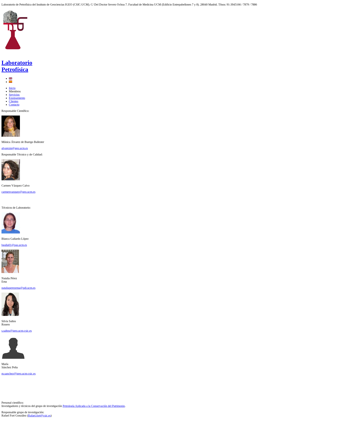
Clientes (13, 101)
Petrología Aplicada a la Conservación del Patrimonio (94, 406)
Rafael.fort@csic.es (39, 415)
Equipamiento (17, 98)
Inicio (12, 88)
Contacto (14, 104)
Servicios (14, 94)
